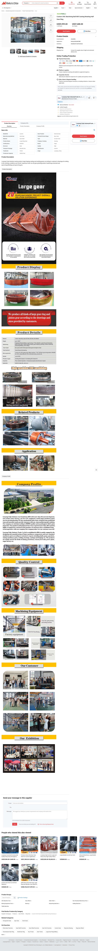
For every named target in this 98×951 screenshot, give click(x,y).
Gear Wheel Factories (34, 928)
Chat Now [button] (87, 31)
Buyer (62, 8)
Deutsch (46, 941)
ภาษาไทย (74, 941)
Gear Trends (40, 931)
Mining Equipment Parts (7, 903)
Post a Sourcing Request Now (46, 824)
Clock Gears (25, 920)
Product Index (75, 940)
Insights (87, 940)
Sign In (59, 116)
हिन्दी (69, 941)
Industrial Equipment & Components (13, 10)
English (13, 941)
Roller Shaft (52, 900)
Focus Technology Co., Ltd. (39, 945)
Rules (95, 8)
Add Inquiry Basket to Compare (28, 56)
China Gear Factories (8, 928)
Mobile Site (82, 940)
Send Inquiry (66, 31)
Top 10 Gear (31, 931)
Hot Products (11, 940)
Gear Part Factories (46, 928)
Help (70, 8)
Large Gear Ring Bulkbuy (52, 931)
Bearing (27, 903)
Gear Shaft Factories (21, 928)
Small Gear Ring (21, 931)
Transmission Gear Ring (8, 931)
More (3, 934)
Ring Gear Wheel (80, 928)
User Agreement (57, 945)
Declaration (64, 945)
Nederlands (52, 941)
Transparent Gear (7, 920)
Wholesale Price (51, 940)
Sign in (94, 4)
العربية (57, 941)
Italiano (41, 941)
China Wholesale (42, 940)
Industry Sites (59, 940)
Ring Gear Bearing (68, 928)
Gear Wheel (28, 900)
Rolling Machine (76, 903)
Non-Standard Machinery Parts (80, 900)
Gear (36, 10)
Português (23, 941)
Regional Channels (67, 940)
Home (3, 10)
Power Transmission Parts (27, 10)
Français (29, 941)
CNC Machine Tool (6, 900)
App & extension (78, 8)
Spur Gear (16, 920)
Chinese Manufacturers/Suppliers (31, 940)
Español (18, 941)
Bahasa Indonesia (91, 941)
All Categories (7, 8)
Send (14, 824)
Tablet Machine (5, 906)
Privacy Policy (72, 945)
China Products (19, 940)
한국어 (61, 941)
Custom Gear (58, 928)
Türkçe (79, 941)
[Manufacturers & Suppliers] (10, 3)
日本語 (65, 941)
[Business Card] (94, 130)
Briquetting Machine (54, 903)
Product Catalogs (23, 897)
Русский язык (35, 941)
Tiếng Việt (84, 941)
